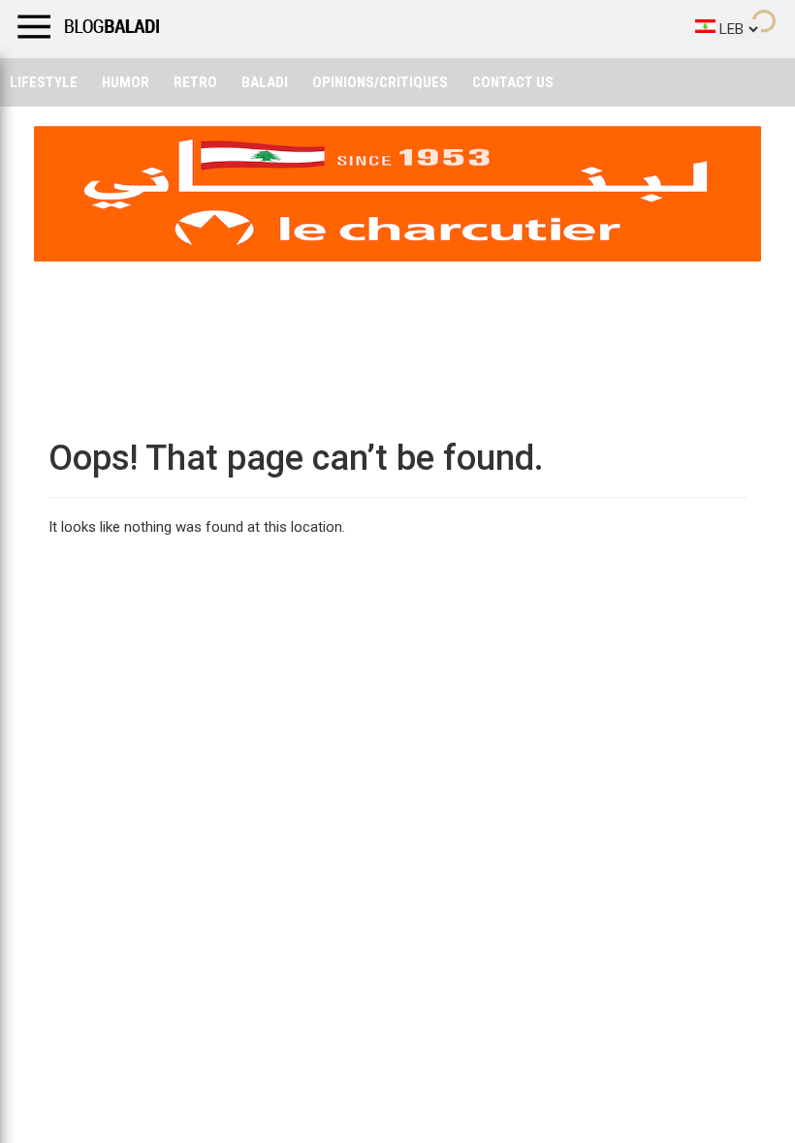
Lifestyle (44, 82)
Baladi (264, 82)
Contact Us (513, 82)
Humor (125, 82)
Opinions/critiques (380, 82)
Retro (195, 82)
